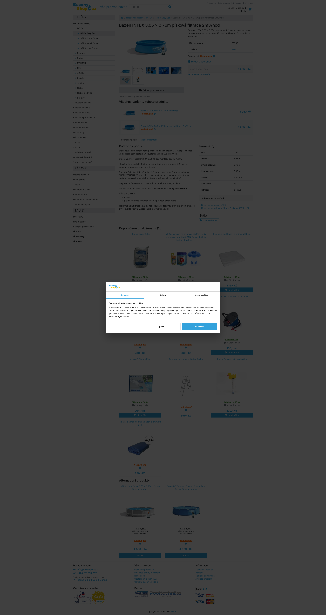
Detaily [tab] (163, 295)
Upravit (161, 326)
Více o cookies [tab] (201, 295)
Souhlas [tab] (124, 295)
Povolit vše (199, 326)
